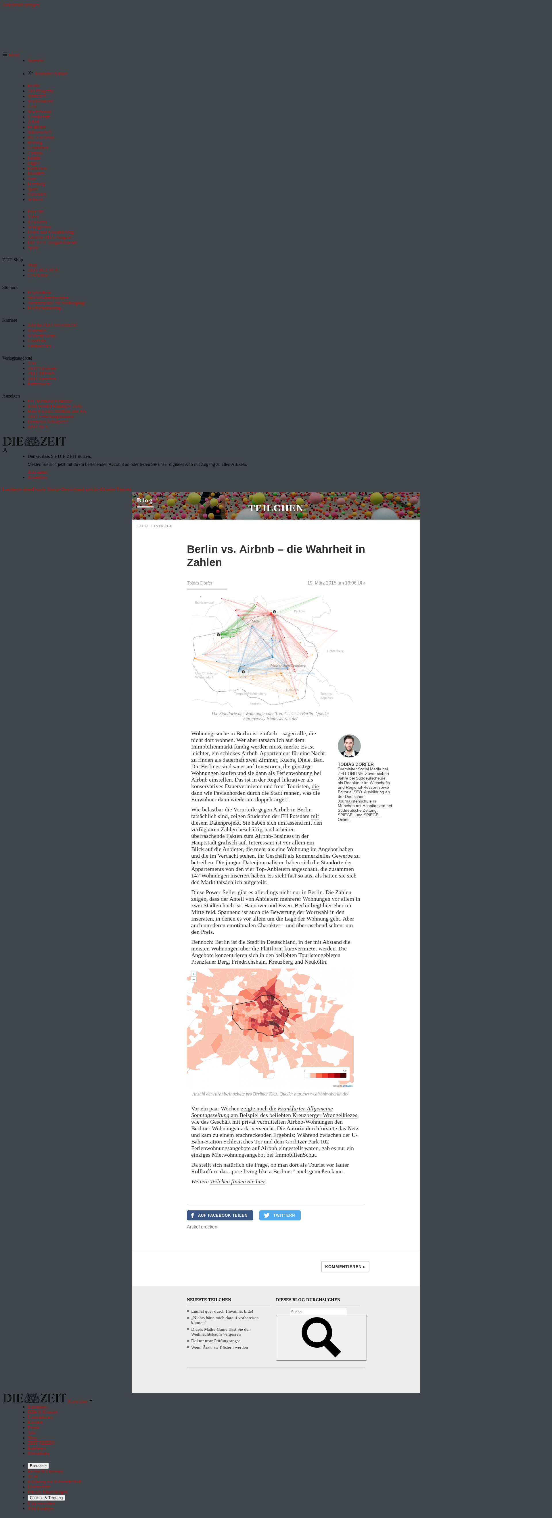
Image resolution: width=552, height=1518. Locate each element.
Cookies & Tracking (46, 1498)
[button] (10, 55)
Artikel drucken (202, 1226)
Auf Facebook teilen (223, 1215)
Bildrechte (38, 1466)
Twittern (284, 1215)
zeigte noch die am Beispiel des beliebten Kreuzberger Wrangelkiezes (274, 1111)
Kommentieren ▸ (345, 1266)
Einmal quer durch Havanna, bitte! (222, 1311)
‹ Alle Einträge (155, 526)
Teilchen (276, 508)
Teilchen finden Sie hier (237, 1181)
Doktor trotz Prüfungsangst (215, 1340)
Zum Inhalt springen (20, 4)
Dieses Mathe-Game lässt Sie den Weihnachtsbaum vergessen (221, 1331)
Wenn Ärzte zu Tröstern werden (219, 1347)
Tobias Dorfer (199, 582)
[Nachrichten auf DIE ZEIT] (34, 444)
